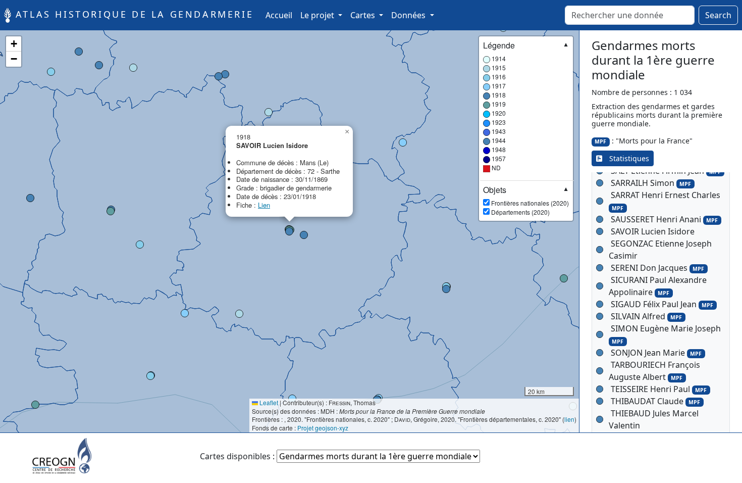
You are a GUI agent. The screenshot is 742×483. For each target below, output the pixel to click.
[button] (239, 314)
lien (569, 419)
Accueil (281, 15)
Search (718, 15)
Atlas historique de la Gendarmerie (132, 14)
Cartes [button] (363, 15)
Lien (264, 205)
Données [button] (409, 15)
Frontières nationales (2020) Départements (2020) (526, 200)
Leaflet (268, 402)
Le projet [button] (318, 15)
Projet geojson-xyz (322, 427)
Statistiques (625, 158)
